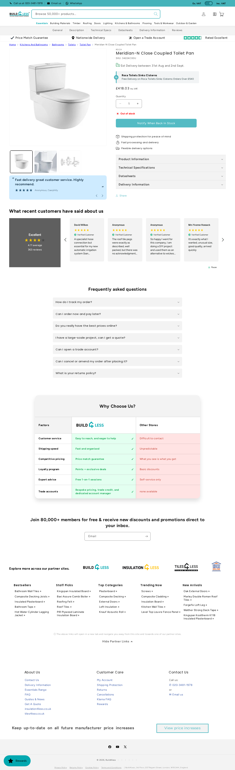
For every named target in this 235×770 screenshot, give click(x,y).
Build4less (111, 760)
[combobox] (96, 14)
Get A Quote (33, 704)
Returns (102, 689)
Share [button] (123, 195)
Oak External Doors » (197, 591)
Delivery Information (152, 30)
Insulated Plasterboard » (30, 601)
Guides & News (35, 699)
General (57, 30)
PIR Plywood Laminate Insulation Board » (70, 613)
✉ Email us (176, 694)
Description (76, 30)
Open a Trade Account (149, 37)
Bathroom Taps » (25, 606)
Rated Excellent (216, 37)
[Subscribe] (146, 536)
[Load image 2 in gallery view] (45, 162)
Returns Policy (76, 767)
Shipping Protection (109, 685)
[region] (144, 239)
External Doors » (109, 601)
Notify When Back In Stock (156, 123)
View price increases (182, 728)
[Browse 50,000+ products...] (156, 14)
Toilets (72, 44)
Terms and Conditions (111, 767)
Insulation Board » (152, 601)
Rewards (102, 704)
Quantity (121, 96)
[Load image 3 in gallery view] (70, 162)
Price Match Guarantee (31, 37)
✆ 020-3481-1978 (180, 685)
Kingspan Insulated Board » (74, 591)
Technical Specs (101, 30)
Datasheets (125, 30)
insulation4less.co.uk (38, 709)
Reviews (177, 30)
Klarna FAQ (104, 699)
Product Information (134, 159)
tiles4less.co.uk (34, 713)
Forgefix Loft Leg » (195, 605)
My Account (105, 680)
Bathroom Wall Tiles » (28, 591)
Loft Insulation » (109, 606)
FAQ (27, 694)
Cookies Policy (92, 767)
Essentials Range (36, 689)
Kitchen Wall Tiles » (153, 606)
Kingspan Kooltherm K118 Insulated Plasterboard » (200, 617)
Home (12, 44)
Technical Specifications (137, 167)
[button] (60, 23)
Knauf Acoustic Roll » (112, 612)
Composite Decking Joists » (32, 596)
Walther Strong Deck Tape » (201, 610)
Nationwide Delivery (90, 37)
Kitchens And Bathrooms (34, 44)
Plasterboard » (108, 591)
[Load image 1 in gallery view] (21, 162)
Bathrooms (58, 44)
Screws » (147, 591)
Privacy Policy (61, 767)
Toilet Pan (85, 44)
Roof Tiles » (64, 606)
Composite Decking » (112, 596)
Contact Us (32, 680)
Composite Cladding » (155, 596)
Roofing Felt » (65, 601)
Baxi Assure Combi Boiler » (74, 596)
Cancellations (105, 694)
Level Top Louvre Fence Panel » (161, 612)
